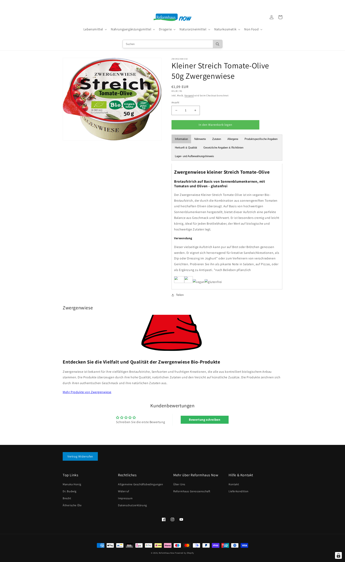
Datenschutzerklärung (132, 505)
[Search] (217, 44)
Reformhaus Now (166, 553)
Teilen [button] (180, 295)
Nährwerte (200, 139)
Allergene (232, 139)
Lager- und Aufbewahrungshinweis (194, 156)
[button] (94, 29)
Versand (189, 95)
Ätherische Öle (72, 505)
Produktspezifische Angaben (261, 139)
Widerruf (123, 491)
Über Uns (179, 484)
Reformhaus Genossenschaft (191, 491)
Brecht (67, 498)
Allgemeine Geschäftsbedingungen (140, 484)
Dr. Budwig (69, 491)
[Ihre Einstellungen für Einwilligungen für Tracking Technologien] (338, 555)
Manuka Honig (72, 484)
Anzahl (175, 102)
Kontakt (234, 484)
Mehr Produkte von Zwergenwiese (87, 392)
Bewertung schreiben (204, 420)
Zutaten (216, 139)
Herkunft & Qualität (186, 147)
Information (181, 139)
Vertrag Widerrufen (80, 456)
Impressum (125, 498)
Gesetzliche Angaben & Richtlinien (223, 147)
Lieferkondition (239, 491)
